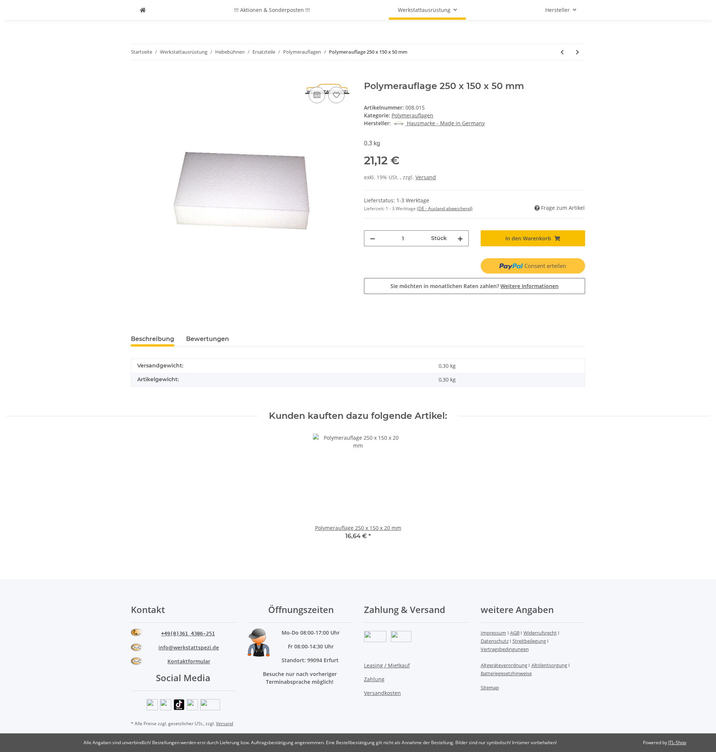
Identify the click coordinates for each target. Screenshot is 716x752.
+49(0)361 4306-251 (188, 633)
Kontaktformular (188, 661)
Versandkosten (382, 692)
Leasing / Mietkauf (387, 665)
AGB (514, 632)
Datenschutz (495, 641)
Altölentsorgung (549, 665)
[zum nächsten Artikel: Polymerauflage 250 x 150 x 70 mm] (577, 52)
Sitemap (490, 687)
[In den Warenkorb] (137, 77)
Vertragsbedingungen (505, 649)
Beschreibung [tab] (152, 338)
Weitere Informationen (529, 286)
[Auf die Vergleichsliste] (317, 95)
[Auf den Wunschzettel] (336, 95)
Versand (425, 177)
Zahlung (374, 679)
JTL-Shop (677, 742)
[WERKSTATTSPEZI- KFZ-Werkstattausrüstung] (143, 10)
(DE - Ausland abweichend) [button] (444, 208)
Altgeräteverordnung (504, 665)
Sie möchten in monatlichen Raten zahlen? (474, 286)
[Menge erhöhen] (460, 238)
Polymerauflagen (412, 115)
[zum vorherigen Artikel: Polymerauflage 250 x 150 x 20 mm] (562, 52)
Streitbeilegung (529, 641)
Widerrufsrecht (540, 632)
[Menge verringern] (372, 238)
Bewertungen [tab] (207, 338)
